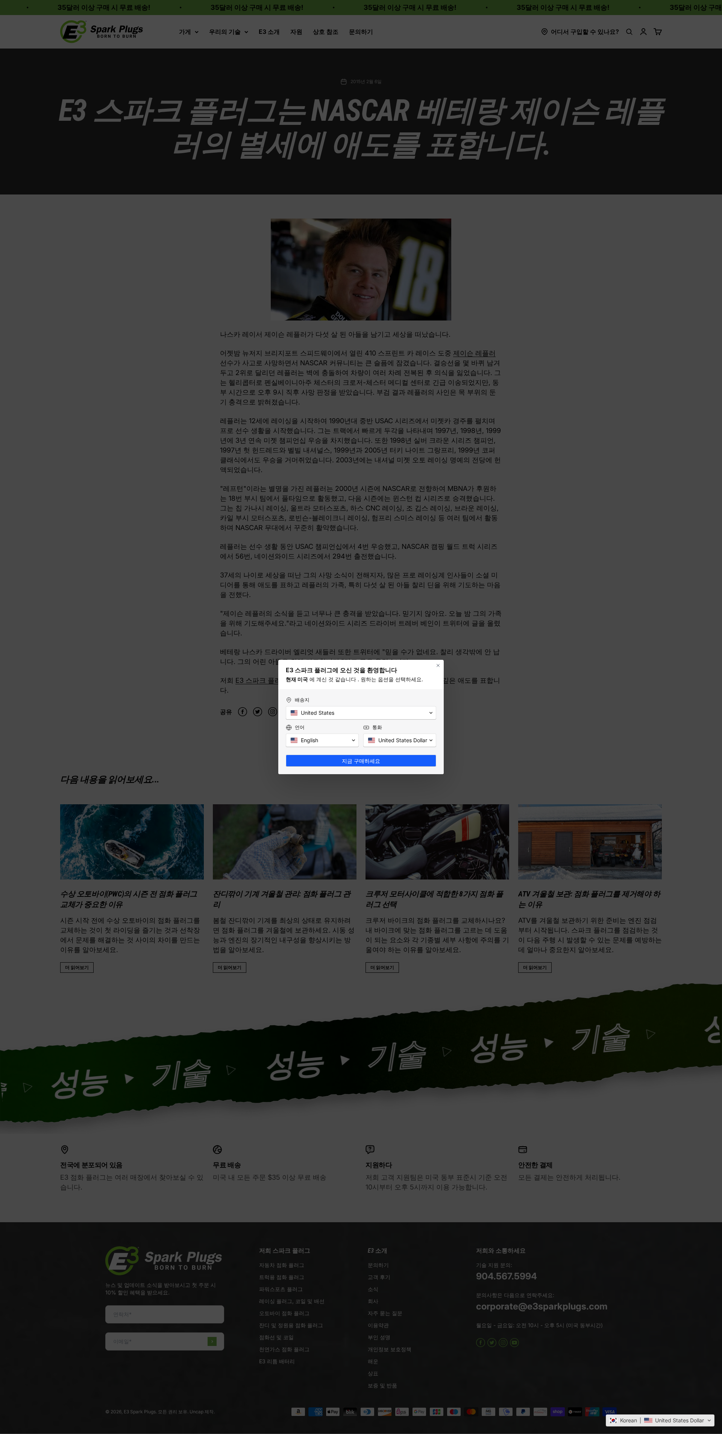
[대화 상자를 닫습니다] (438, 665)
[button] (660, 1420)
